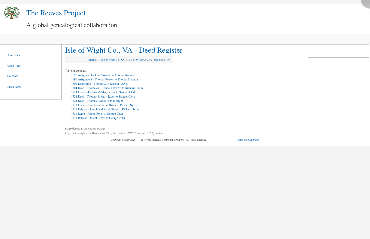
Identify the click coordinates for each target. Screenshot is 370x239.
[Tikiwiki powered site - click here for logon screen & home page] (10, 13)
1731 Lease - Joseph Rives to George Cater (97, 113)
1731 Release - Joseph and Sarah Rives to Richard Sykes (105, 109)
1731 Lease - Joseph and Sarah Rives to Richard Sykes (104, 105)
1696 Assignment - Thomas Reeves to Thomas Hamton (104, 79)
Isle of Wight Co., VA (113, 59)
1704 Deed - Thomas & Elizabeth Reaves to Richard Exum (107, 88)
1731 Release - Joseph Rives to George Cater (98, 118)
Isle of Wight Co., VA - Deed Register (123, 50)
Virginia (92, 59)
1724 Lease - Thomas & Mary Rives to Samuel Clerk (103, 92)
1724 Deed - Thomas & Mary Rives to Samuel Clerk (103, 96)
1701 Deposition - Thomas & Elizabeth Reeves (99, 84)
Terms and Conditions (248, 139)
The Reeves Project (56, 12)
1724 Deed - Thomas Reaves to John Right (97, 101)
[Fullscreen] (366, 3)
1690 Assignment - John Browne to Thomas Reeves (102, 75)
